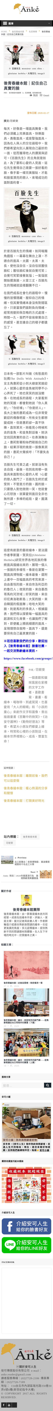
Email (46, 95)
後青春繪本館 (36, 92)
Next (33, 872)
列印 (35, 95)
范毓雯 (9, 843)
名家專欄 (28, 92)
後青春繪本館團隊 (15, 92)
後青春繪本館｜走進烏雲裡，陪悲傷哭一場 (23, 983)
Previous (22, 857)
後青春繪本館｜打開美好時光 (24, 800)
